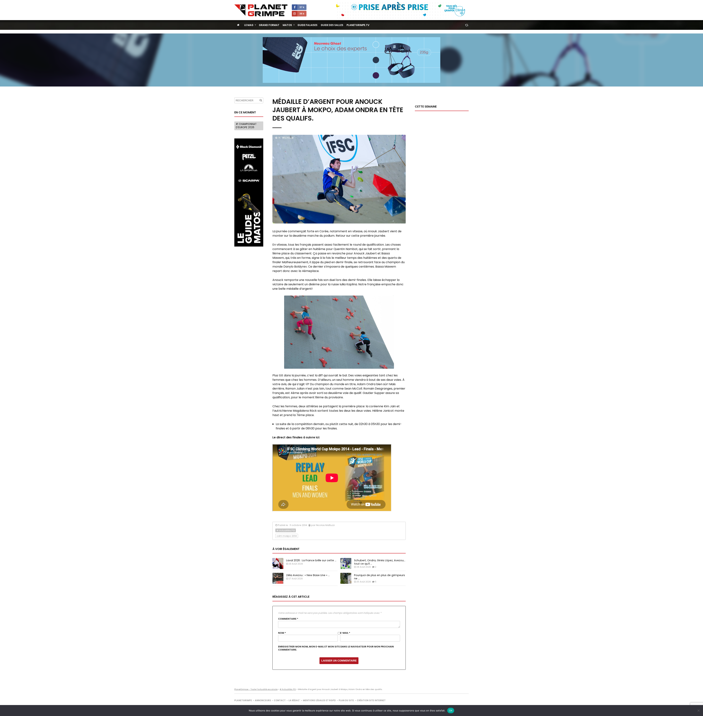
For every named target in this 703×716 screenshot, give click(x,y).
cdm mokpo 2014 (287, 536)
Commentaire (288, 618)
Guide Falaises (307, 25)
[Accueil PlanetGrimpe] (238, 25)
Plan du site (346, 700)
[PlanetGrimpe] (260, 10)
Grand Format (269, 25)
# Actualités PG (285, 530)
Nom (282, 633)
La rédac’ (294, 700)
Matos (287, 25)
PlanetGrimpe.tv (358, 25)
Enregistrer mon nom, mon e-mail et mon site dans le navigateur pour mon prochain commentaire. (336, 648)
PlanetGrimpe (243, 700)
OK (451, 710)
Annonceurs (263, 700)
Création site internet (371, 700)
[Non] (698, 710)
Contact (280, 700)
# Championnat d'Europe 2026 (246, 125)
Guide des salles (332, 25)
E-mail (345, 633)
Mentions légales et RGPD (319, 700)
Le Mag (248, 25)
